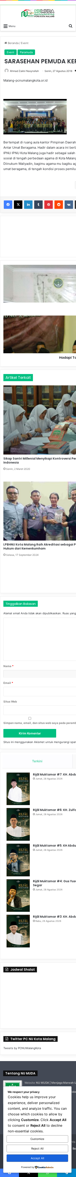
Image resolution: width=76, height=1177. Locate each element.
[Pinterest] (48, 204)
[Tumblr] (38, 204)
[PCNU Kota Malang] (38, 13)
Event (24, 43)
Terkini (37, 761)
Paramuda (26, 52)
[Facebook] (8, 204)
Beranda (13, 43)
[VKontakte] (69, 204)
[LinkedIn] (28, 204)
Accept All (37, 1158)
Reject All (37, 1148)
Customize (37, 1139)
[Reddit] (58, 204)
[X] (18, 204)
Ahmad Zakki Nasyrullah (24, 71)
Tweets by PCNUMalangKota (22, 1048)
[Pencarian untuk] (70, 26)
